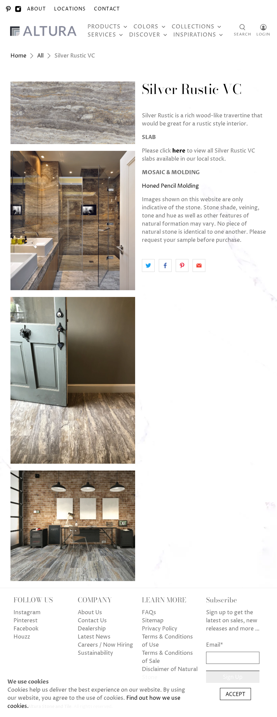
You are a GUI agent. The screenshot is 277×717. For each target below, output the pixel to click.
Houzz (22, 637)
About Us (90, 612)
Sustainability (95, 653)
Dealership (92, 628)
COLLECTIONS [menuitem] (193, 26)
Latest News (94, 637)
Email (214, 645)
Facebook (26, 628)
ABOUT (36, 9)
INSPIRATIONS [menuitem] (194, 35)
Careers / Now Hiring (105, 645)
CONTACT (107, 9)
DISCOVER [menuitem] (144, 35)
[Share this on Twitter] (148, 265)
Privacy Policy (159, 628)
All (40, 56)
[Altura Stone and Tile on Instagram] (18, 9)
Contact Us (92, 620)
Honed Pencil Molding (170, 186)
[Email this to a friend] (199, 265)
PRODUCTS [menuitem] (104, 26)
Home (18, 56)
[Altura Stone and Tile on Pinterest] (8, 9)
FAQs (149, 612)
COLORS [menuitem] (145, 26)
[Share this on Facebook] (165, 265)
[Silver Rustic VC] (72, 113)
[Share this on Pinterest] (182, 265)
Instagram (27, 612)
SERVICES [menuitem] (101, 35)
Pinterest (25, 620)
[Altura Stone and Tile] (44, 30)
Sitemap (152, 620)
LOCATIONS (70, 9)
